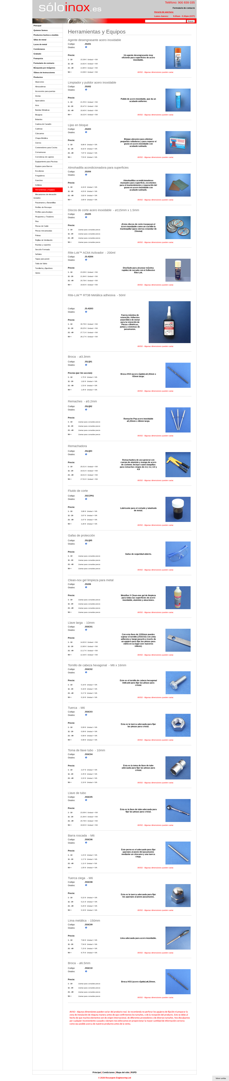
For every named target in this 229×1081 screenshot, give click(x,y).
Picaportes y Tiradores (44, 217)
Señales (38, 254)
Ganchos (39, 180)
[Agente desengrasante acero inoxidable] (178, 68)
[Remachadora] (178, 477)
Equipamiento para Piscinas (46, 162)
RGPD (134, 1072)
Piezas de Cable (41, 226)
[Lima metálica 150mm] (178, 949)
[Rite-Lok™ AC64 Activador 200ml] (178, 281)
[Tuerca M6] (178, 736)
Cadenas (39, 129)
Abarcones (39, 82)
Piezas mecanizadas (43, 231)
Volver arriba (221, 1078)
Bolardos (38, 119)
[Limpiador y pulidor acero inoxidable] (178, 111)
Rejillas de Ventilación (43, 240)
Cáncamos (39, 133)
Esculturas (39, 171)
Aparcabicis (40, 101)
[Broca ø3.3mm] (178, 387)
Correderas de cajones (44, 157)
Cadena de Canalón (43, 124)
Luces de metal (40, 44)
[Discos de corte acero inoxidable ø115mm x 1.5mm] (178, 239)
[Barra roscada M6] (178, 864)
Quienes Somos (41, 30)
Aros (37, 105)
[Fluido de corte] (178, 521)
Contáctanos (39, 49)
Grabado (37, 54)
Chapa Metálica (41, 138)
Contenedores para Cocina (46, 148)
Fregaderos (40, 176)
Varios (37, 273)
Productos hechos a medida (46, 35)
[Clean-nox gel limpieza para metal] (178, 609)
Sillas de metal (40, 40)
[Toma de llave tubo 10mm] (178, 779)
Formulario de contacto (44, 63)
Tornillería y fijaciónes (44, 268)
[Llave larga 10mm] (178, 651)
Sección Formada (42, 249)
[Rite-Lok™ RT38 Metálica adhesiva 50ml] (169, 343)
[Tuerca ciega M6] (178, 907)
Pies (37, 221)
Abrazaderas (40, 87)
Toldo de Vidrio (41, 264)
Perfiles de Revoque (43, 207)
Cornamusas (40, 152)
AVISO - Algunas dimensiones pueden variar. (155, 72)
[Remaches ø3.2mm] (178, 432)
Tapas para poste (42, 259)
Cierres (38, 143)
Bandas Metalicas (42, 110)
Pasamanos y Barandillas (45, 203)
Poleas (38, 235)
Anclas (38, 96)
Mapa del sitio (122, 1072)
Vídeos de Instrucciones (44, 72)
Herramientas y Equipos (45, 190)
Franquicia (38, 58)
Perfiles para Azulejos (44, 212)
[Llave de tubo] (178, 821)
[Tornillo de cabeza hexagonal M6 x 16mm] (178, 694)
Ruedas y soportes (43, 245)
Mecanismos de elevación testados (45, 196)
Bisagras (38, 115)
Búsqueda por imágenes (44, 68)
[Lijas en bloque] (178, 154)
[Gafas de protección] (178, 566)
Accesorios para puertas (45, 91)
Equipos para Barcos (43, 166)
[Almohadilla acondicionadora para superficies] (178, 196)
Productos (38, 77)
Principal (37, 26)
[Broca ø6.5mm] (178, 994)
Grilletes (38, 185)
